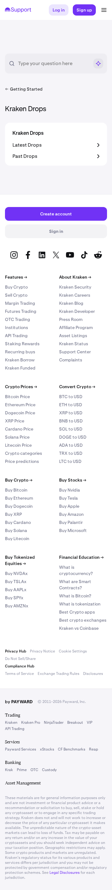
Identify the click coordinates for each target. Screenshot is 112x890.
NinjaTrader (53, 722)
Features (16, 277)
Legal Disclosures (64, 872)
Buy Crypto (16, 287)
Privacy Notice (42, 651)
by (19, 701)
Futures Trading (20, 311)
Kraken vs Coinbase (79, 628)
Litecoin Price (18, 445)
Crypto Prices (21, 386)
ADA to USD (71, 445)
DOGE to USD (72, 437)
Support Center (75, 352)
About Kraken (75, 277)
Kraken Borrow (20, 360)
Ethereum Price (20, 404)
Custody (49, 769)
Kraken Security (75, 287)
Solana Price (17, 437)
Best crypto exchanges (82, 620)
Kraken (11, 722)
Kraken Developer (77, 311)
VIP (89, 722)
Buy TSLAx (15, 581)
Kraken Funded (20, 368)
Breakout (75, 722)
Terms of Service (19, 673)
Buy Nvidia (69, 490)
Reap (93, 749)
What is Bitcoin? (75, 596)
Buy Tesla (68, 498)
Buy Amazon (71, 514)
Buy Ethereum (19, 498)
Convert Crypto (77, 386)
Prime (22, 769)
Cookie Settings (73, 651)
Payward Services (20, 749)
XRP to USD (70, 413)
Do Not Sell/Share (20, 658)
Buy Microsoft (73, 530)
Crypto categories (23, 453)
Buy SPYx (14, 597)
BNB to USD (71, 421)
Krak (9, 769)
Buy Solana (16, 530)
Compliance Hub (19, 666)
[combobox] (53, 63)
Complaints (70, 360)
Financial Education (81, 557)
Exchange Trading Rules (58, 673)
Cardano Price (19, 429)
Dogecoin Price (20, 413)
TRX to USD (70, 453)
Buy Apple (69, 506)
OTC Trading (17, 319)
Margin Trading (20, 303)
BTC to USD (70, 396)
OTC (34, 769)
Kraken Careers (74, 295)
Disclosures (93, 673)
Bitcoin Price (17, 396)
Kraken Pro (30, 722)
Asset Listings (73, 335)
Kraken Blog (71, 303)
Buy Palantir (71, 522)
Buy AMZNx (16, 606)
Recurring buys (20, 352)
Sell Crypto (16, 295)
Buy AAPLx (15, 589)
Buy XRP (13, 514)
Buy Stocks (72, 480)
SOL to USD (70, 429)
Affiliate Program (76, 327)
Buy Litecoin (17, 538)
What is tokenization (79, 604)
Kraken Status (73, 343)
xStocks (47, 749)
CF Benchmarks (71, 749)
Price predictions (22, 461)
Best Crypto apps (77, 612)
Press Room (70, 319)
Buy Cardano (18, 522)
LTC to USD (70, 461)
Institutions (16, 327)
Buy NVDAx (16, 573)
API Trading (16, 335)
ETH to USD (70, 404)
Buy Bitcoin (16, 490)
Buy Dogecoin (19, 506)
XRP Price (14, 421)
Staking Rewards (22, 343)
